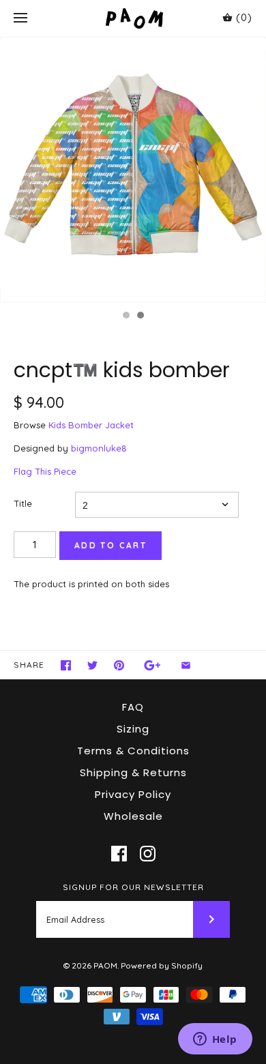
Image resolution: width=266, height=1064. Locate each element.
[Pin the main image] (119, 665)
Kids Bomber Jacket (91, 424)
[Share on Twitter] (92, 665)
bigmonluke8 (99, 448)
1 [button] (125, 316)
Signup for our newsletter (133, 887)
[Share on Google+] (152, 665)
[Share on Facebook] (66, 665)
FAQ (133, 707)
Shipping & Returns (133, 772)
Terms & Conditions (133, 750)
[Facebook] (119, 853)
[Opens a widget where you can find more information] (214, 1040)
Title (23, 503)
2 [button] (140, 316)
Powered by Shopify (162, 965)
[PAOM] (133, 18)
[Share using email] (186, 665)
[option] (133, 170)
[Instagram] (148, 853)
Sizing (133, 729)
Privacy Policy (133, 794)
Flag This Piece (45, 471)
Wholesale (133, 816)
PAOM (105, 965)
